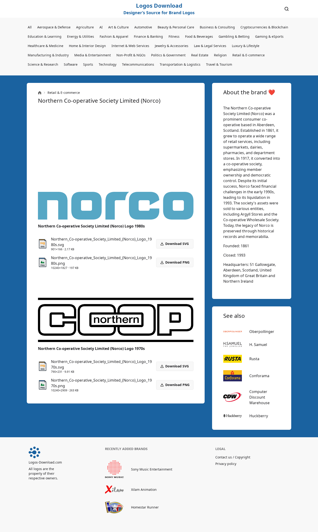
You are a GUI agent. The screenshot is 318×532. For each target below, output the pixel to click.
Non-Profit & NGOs (130, 55)
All (30, 27)
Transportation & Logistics (180, 64)
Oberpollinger (261, 331)
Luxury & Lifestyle (245, 46)
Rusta (254, 358)
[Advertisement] (115, 148)
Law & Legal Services (210, 46)
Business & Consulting (217, 27)
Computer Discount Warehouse (259, 397)
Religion (220, 55)
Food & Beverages (199, 36)
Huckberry (258, 415)
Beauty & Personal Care (176, 27)
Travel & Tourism (219, 64)
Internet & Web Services (130, 46)
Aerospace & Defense (54, 27)
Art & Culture (118, 27)
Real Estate (199, 55)
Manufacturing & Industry (48, 55)
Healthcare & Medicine (45, 46)
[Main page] (39, 93)
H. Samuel (258, 344)
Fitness (174, 36)
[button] (174, 262)
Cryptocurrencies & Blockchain (264, 27)
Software (71, 64)
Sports (88, 64)
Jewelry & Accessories (171, 46)
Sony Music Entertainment (151, 469)
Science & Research (43, 64)
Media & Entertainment (92, 55)
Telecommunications (138, 64)
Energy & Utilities (80, 36)
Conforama (259, 375)
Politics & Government (168, 55)
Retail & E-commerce (248, 55)
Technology (107, 64)
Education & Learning (44, 36)
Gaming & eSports (269, 36)
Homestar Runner (145, 507)
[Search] (286, 9)
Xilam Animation (144, 489)
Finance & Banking (148, 36)
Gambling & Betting (234, 36)
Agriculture (85, 27)
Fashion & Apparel (114, 36)
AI (101, 27)
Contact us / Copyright (232, 457)
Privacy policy (225, 463)
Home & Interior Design (87, 46)
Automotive (143, 27)
